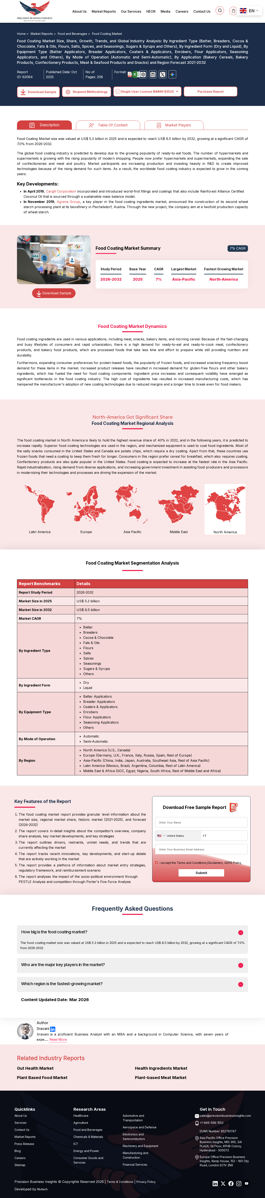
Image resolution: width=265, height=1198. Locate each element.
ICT (75, 1144)
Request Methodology (90, 92)
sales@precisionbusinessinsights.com (225, 1115)
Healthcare (80, 1115)
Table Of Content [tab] (113, 125)
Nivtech (42, 1189)
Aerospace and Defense (140, 1127)
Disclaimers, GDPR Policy (224, 863)
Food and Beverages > (74, 34)
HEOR (150, 11)
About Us (79, 11)
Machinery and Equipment (140, 1146)
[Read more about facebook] (230, 1183)
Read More (58, 1039)
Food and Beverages (87, 1129)
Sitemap (19, 1165)
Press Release (24, 1144)
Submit (201, 873)
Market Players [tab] (178, 125)
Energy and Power (86, 1151)
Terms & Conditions (120, 1181)
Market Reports (104, 11)
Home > (23, 34)
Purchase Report (211, 91)
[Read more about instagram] (238, 1183)
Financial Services (135, 1164)
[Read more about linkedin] (52, 1029)
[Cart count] (233, 11)
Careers (182, 11)
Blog (17, 1151)
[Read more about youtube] (246, 1183)
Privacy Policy (146, 1181)
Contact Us (201, 11)
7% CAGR (238, 248)
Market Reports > (43, 34)
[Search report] (220, 10)
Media (165, 11)
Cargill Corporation (61, 191)
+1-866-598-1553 (211, 1122)
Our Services (131, 11)
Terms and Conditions (192, 863)
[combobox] (178, 836)
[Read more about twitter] (222, 1183)
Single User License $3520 (147, 91)
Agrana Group (68, 202)
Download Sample (41, 92)
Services (20, 1122)
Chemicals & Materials (88, 1137)
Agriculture (80, 1122)
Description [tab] (49, 125)
